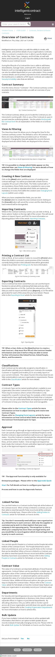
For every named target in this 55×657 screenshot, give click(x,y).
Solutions (27, 650)
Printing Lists (26, 265)
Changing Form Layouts (25, 415)
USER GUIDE (21, 30)
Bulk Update (15, 625)
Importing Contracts (37, 218)
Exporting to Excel (18, 295)
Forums (38, 650)
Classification (16, 379)
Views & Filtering (25, 167)
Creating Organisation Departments (38, 607)
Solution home (7, 30)
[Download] (23, 337)
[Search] (29, 24)
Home (17, 650)
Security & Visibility (9, 79)
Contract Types (25, 408)
